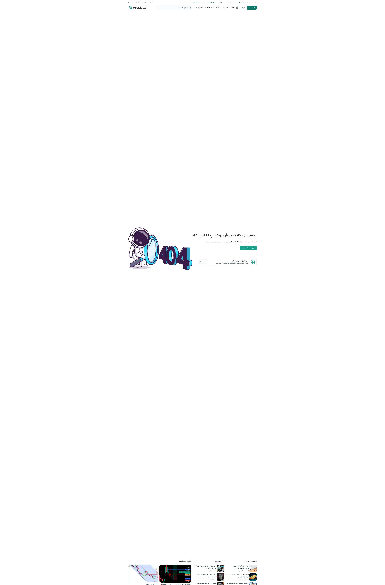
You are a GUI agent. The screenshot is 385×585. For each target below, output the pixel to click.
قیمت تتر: (203, 2)
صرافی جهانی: (229, 2)
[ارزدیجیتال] (137, 8)
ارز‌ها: (255, 2)
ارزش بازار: (219, 2)
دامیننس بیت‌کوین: (244, 2)
